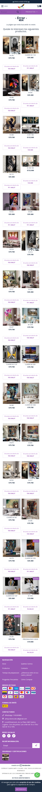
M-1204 (30, 325)
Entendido (21, 789)
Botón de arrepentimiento (21, 778)
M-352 (12, 212)
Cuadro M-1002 (30, 405)
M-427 (12, 327)
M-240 (12, 55)
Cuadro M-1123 (11, 364)
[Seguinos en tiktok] (13, 735)
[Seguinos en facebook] (9, 735)
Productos (6, 668)
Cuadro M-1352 (30, 558)
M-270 (12, 558)
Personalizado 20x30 (30, 639)
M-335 (30, 212)
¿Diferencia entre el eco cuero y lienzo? (29, 674)
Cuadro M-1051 (30, 364)
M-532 (12, 480)
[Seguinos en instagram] (4, 735)
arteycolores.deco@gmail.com (16, 719)
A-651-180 (30, 135)
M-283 (12, 637)
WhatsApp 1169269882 (13, 715)
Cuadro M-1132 (30, 55)
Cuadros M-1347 (11, 596)
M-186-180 (30, 168)
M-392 (30, 92)
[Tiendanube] (21, 766)
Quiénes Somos (27, 664)
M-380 (12, 97)
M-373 (30, 289)
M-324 (12, 249)
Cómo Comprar (26, 679)
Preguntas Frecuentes (10, 679)
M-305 (30, 521)
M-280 (12, 405)
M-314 (30, 252)
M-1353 (30, 596)
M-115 (12, 174)
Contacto (24, 668)
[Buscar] (17, 11)
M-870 (12, 443)
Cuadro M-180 (12, 517)
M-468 (12, 135)
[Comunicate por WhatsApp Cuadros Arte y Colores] (37, 774)
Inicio (4, 664)
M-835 (30, 443)
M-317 (30, 480)
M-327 (12, 289)
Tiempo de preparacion (10, 673)
